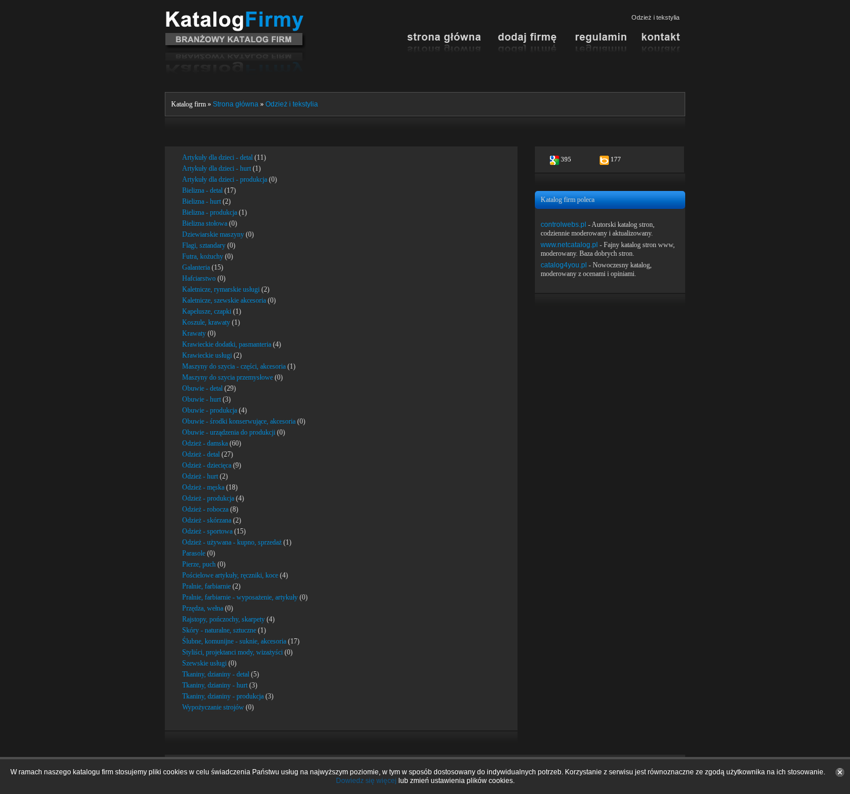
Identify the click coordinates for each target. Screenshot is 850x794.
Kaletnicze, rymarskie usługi (221, 289)
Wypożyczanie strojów (213, 707)
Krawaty (194, 333)
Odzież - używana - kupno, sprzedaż (232, 542)
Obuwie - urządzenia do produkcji (228, 432)
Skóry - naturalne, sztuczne (219, 630)
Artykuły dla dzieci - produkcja (224, 179)
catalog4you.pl (564, 265)
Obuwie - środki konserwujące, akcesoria (238, 421)
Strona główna (235, 104)
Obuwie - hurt (201, 399)
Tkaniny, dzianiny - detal (215, 674)
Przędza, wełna (202, 608)
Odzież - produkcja (208, 498)
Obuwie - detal (202, 388)
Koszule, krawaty (206, 322)
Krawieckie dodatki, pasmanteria (226, 344)
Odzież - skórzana (206, 520)
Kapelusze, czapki (206, 311)
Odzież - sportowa (207, 531)
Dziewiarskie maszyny (213, 234)
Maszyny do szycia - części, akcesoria (234, 366)
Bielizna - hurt (201, 201)
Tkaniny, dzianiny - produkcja (223, 696)
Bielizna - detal (202, 190)
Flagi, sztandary (204, 245)
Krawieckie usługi (207, 355)
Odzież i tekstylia (291, 104)
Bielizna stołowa (204, 223)
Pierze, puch (199, 564)
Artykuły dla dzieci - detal (217, 157)
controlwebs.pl (563, 224)
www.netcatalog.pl (569, 245)
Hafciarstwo (199, 278)
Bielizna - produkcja (209, 212)
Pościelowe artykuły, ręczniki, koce (230, 575)
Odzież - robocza (205, 509)
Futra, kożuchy (202, 256)
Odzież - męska (203, 487)
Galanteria (196, 267)
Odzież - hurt (200, 476)
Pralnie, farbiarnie (206, 586)
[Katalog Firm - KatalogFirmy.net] (235, 16)
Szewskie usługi (204, 663)
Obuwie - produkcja (209, 410)
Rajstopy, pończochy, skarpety (223, 619)
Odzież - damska (205, 443)
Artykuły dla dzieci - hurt (216, 168)
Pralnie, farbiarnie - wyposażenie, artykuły (240, 597)
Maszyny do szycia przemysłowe (227, 377)
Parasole (193, 553)
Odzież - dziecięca (206, 465)
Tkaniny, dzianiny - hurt (214, 685)
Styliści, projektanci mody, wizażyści (232, 652)
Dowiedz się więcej (366, 781)
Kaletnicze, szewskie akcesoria (224, 300)
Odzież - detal (201, 454)
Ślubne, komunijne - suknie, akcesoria (234, 641)
